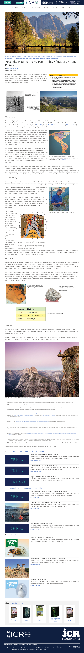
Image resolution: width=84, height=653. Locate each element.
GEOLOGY (29, 59)
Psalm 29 (39, 125)
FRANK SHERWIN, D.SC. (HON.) (38, 482)
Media (46, 8)
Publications (35, 8)
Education (34, 644)
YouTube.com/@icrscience (39, 404)
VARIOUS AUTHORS (36, 564)
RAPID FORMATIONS (39, 59)
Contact (66, 647)
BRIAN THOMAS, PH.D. (13, 68)
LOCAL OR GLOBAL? (19, 59)
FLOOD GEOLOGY (56, 57)
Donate (7, 2)
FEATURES (8, 57)
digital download (46, 415)
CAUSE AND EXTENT (52, 59)
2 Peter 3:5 (50, 125)
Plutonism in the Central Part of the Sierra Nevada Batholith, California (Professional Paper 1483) (32, 421)
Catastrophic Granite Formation (21, 436)
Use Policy (55, 646)
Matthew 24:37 (70, 125)
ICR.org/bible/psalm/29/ (38, 413)
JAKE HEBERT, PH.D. (36, 529)
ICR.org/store (53, 415)
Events (54, 8)
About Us (14, 8)
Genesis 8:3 (63, 159)
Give (62, 8)
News (24, 8)
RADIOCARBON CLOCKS (30, 57)
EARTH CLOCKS (16, 57)
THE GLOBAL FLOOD (44, 57)
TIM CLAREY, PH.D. (36, 497)
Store (70, 8)
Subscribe (20, 2)
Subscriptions (60, 647)
